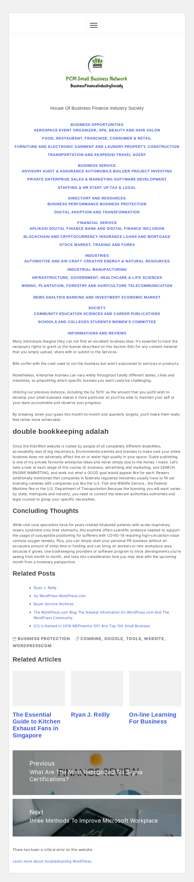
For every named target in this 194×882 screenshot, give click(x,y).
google (113, 638)
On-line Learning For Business (152, 718)
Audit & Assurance (63, 171)
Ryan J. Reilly (45, 587)
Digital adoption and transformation (97, 212)
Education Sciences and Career (94, 314)
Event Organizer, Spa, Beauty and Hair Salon (109, 130)
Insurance (110, 237)
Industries (97, 256)
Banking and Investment (93, 297)
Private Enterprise (48, 179)
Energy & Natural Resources (137, 261)
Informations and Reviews (97, 333)
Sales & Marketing (92, 179)
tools (133, 638)
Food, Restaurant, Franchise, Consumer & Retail (97, 138)
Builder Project (131, 171)
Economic (132, 297)
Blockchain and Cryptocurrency (60, 237)
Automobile (98, 171)
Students (100, 322)
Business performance (73, 204)
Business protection (123, 204)
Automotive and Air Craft (53, 261)
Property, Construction (152, 147)
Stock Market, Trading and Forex (97, 245)
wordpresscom (32, 645)
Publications (145, 314)
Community (46, 314)
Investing (161, 171)
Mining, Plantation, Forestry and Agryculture (74, 286)
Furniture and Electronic (44, 147)
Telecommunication (150, 286)
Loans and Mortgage (147, 237)
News (39, 297)
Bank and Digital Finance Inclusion (124, 229)
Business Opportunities (97, 125)
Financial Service (97, 223)
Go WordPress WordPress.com (60, 596)
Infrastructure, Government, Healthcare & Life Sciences (97, 278)
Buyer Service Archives (54, 604)
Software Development (140, 179)
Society (97, 308)
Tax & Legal (123, 188)
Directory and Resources (97, 198)
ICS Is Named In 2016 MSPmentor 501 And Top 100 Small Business (92, 626)
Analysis (55, 297)
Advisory (32, 171)
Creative (93, 261)
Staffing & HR (73, 188)
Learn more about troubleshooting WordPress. (52, 861)
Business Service (97, 166)
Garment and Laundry (99, 147)
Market (152, 297)
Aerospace (46, 130)
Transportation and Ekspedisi (81, 155)
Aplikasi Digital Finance (57, 229)
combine (91, 638)
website (154, 638)
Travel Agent (131, 155)
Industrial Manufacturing (97, 269)
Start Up (99, 188)
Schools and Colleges (63, 322)
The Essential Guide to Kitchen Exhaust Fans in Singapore (36, 725)
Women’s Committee (134, 322)
